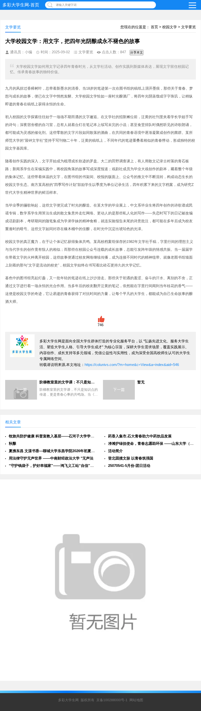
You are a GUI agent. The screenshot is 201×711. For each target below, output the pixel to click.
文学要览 (188, 27)
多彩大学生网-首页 (20, 4)
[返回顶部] (191, 635)
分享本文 (136, 52)
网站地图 (136, 700)
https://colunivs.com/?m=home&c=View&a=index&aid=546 (132, 364)
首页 (154, 27)
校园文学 (169, 27)
